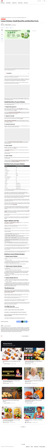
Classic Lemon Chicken (11, 256)
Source (15, 110)
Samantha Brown (8, 24)
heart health (15, 204)
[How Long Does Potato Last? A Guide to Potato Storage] (12, 393)
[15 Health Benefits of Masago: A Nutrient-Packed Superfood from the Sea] (34, 393)
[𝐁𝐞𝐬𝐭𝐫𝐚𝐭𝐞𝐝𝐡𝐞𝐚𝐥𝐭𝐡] (2, 1)
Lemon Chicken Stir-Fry (12, 277)
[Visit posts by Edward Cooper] (25, 422)
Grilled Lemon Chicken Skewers (14, 266)
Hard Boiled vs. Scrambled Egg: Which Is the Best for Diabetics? (15, 312)
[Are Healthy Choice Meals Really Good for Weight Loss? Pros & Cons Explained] (12, 413)
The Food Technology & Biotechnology (10, 120)
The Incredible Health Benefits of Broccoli (11, 307)
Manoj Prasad (28, 363)
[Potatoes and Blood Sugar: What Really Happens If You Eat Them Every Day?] (34, 354)
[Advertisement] (23, 10)
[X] (22, 444)
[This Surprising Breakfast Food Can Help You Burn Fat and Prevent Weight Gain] (12, 373)
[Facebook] (21, 444)
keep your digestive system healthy (9, 291)
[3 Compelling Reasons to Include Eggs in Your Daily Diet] (12, 354)
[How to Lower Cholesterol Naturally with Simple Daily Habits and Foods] (34, 373)
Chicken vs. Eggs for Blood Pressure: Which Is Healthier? (14, 309)
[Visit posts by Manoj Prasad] (25, 363)
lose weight (20, 108)
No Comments (14, 24)
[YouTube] (24, 444)
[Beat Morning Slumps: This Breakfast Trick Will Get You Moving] (34, 413)
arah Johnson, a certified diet (9, 222)
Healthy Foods (5, 359)
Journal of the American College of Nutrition (15, 141)
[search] (38, 0)
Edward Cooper (28, 422)
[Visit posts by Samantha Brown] (2, 24)
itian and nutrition (16, 222)
